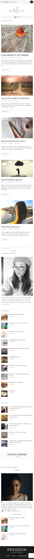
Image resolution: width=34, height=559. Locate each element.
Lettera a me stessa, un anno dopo (17, 432)
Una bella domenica (10, 227)
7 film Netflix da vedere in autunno (17, 365)
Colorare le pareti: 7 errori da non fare (18, 323)
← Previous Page (5, 248)
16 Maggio (11, 182)
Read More (5, 69)
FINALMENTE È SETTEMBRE (15, 55)
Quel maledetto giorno (11, 180)
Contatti (13, 556)
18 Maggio (11, 143)
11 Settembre (12, 57)
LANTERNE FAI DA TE (14, 357)
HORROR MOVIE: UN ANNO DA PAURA (19, 348)
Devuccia (5, 57)
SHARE (20, 57)
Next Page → (14, 250)
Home (8, 556)
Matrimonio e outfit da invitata (17, 331)
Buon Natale (12, 391)
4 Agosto (11, 100)
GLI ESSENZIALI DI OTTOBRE (17, 340)
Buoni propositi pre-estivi (13, 141)
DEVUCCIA (17, 549)
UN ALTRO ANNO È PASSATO (15, 98)
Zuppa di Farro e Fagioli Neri (16, 382)
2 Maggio (11, 229)
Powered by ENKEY (22, 556)
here (16, 467)
